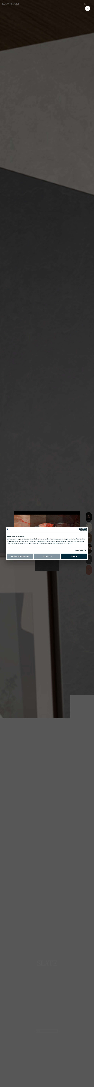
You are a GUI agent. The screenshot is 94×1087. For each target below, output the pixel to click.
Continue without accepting (20, 556)
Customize (46, 556)
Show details (79, 550)
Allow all (74, 556)
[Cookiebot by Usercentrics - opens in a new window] (79, 529)
